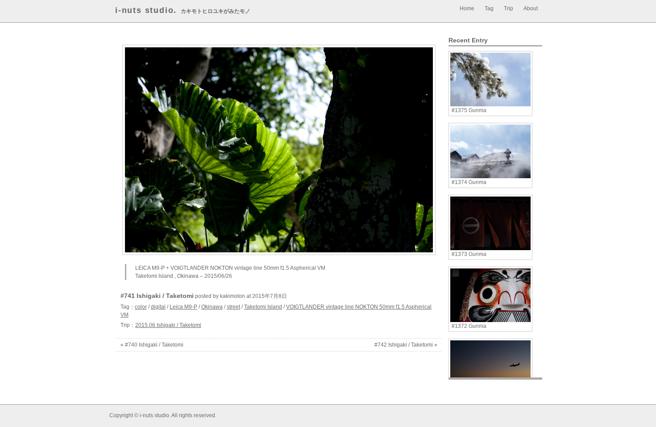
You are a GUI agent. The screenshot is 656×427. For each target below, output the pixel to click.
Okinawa (212, 307)
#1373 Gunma (469, 254)
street (233, 307)
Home (467, 8)
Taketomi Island (263, 307)
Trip (508, 8)
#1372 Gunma (469, 326)
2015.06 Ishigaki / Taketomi (168, 325)
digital (158, 307)
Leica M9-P (183, 307)
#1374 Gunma (469, 182)
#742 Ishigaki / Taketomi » (405, 345)
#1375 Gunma (469, 110)
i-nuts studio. (146, 10)
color (141, 307)
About (530, 8)
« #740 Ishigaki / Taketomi (151, 345)
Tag (489, 8)
